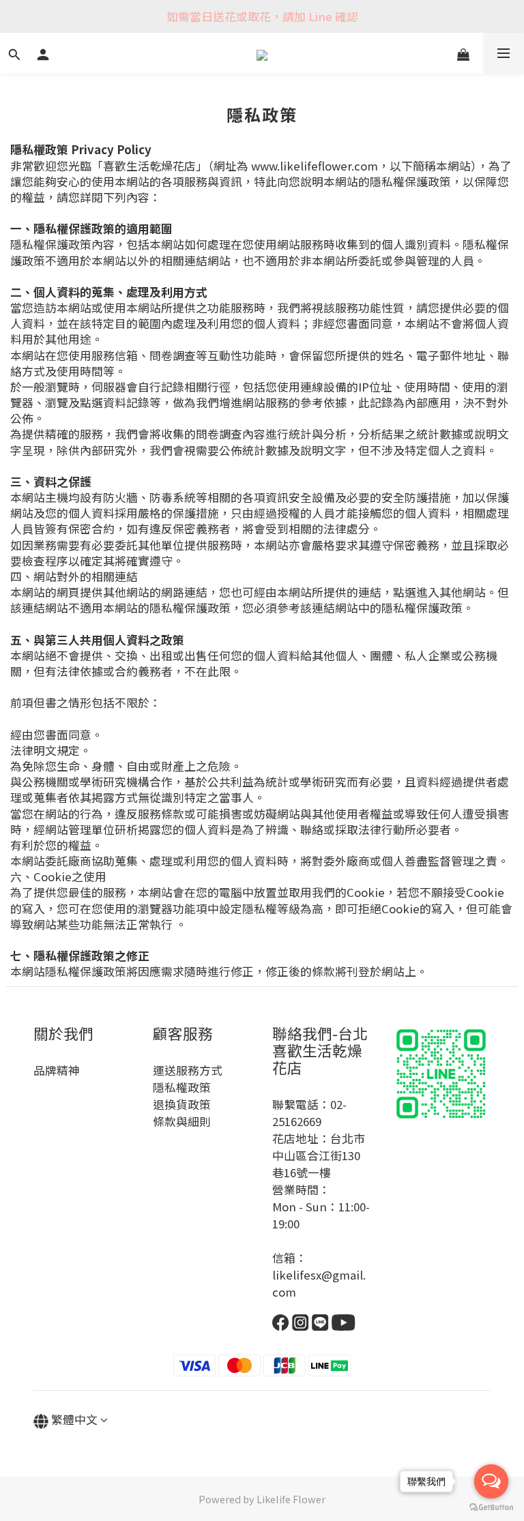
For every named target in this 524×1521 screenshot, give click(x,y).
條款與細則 (182, 1121)
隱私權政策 (182, 1087)
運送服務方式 (187, 1070)
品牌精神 (56, 1070)
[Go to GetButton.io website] (491, 1507)
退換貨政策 (182, 1104)
